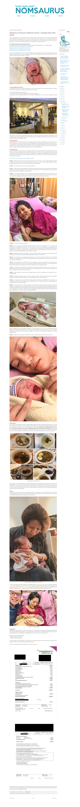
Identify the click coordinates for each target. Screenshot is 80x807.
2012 (62, 144)
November (64, 117)
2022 (62, 94)
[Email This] (25, 792)
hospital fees (18, 793)
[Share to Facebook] (29, 792)
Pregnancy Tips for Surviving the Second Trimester (20, 49)
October (63, 118)
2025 (62, 89)
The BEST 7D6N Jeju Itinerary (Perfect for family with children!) (64, 57)
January (63, 133)
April (62, 128)
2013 (62, 142)
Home (33, 798)
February (63, 132)
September (64, 120)
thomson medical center (25, 793)
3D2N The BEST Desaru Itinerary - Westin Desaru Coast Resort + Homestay (64, 62)
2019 (62, 99)
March (63, 130)
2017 (62, 135)
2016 (62, 137)
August (63, 122)
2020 (62, 98)
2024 (62, 91)
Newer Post (12, 798)
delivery (14, 793)
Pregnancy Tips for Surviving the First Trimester (20, 47)
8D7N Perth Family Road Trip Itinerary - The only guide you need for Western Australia (65, 70)
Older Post (54, 798)
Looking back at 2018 (65, 104)
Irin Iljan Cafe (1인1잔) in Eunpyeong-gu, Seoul (64, 66)
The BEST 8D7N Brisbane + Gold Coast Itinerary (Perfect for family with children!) (64, 78)
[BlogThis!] (26, 792)
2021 (62, 96)
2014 (62, 140)
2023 (62, 93)
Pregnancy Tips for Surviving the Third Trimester (20, 50)
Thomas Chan (16, 791)
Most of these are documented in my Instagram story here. (22, 158)
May (62, 127)
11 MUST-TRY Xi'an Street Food (64, 74)
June (62, 125)
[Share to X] (28, 792)
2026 (62, 88)
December (64, 103)
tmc (30, 793)
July (62, 123)
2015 (62, 139)
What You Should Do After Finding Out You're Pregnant (21, 46)
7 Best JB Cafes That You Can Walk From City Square (64, 82)
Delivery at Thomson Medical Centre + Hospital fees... (65, 110)
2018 (62, 101)
